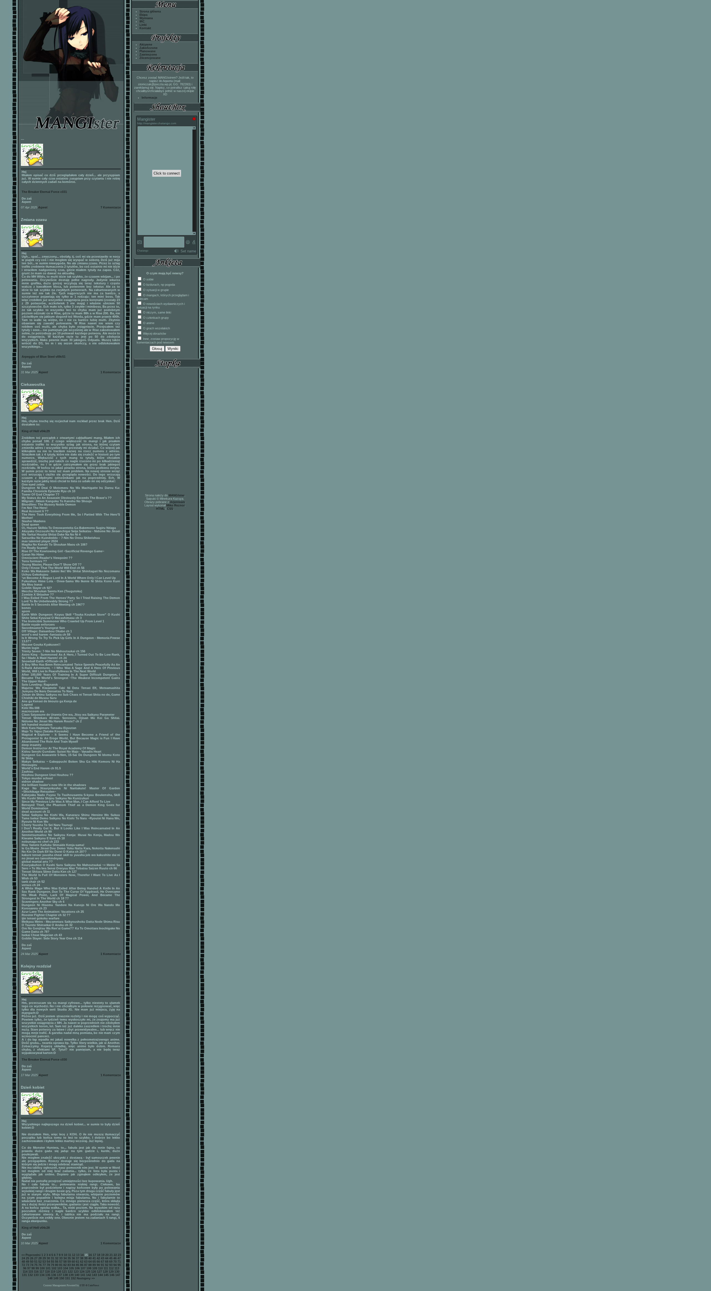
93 (110, 1265)
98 (33, 1268)
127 (99, 1271)
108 (88, 1268)
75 (35, 1265)
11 (69, 1255)
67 (102, 1261)
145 (106, 1275)
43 (102, 1258)
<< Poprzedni (31, 1255)
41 (94, 1258)
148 (49, 1278)
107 (83, 1268)
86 (81, 1265)
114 (25, 1271)
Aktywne (145, 44)
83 (69, 1265)
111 (106, 1268)
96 (24, 1268)
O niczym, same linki (156, 312)
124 (81, 1271)
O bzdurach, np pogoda (158, 284)
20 (107, 1255)
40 (90, 1258)
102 (53, 1268)
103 (59, 1268)
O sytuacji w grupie (155, 290)
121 (64, 1271)
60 (73, 1261)
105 (71, 1268)
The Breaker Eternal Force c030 (44, 1059)
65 (94, 1261)
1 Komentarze (111, 372)
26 (31, 1258)
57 (60, 1261)
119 (53, 1271)
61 (77, 1261)
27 (35, 1258)
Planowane (147, 51)
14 (82, 1255)
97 (29, 1268)
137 (59, 1275)
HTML (160, 508)
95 (119, 1265)
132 (30, 1275)
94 (115, 1265)
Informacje (149, 97)
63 (85, 1261)
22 (115, 1255)
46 (115, 1258)
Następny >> (86, 1278)
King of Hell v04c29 (36, 431)
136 (53, 1275)
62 (81, 1261)
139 (71, 1275)
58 (65, 1261)
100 (42, 1268)
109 (94, 1268)
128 (105, 1271)
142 (88, 1275)
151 (67, 1278)
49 (27, 1261)
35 (69, 1258)
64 (90, 1261)
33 (60, 1258)
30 (48, 1258)
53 (44, 1261)
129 (111, 1271)
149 (55, 1278)
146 (111, 1275)
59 (69, 1261)
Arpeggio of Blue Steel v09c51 (44, 356)
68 (106, 1261)
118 (47, 1271)
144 (100, 1275)
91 (102, 1265)
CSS (170, 508)
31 (52, 1258)
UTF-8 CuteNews (89, 1285)
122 (70, 1271)
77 (44, 1265)
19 (102, 1255)
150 (61, 1278)
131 (24, 1275)
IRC (142, 21)
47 (119, 1258)
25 (27, 1258)
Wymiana (146, 18)
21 (111, 1255)
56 (56, 1261)
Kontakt (145, 28)
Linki (143, 24)
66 (98, 1261)
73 (27, 1265)
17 (94, 1255)
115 (30, 1271)
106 (77, 1268)
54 (48, 1261)
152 (73, 1278)
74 (31, 1265)
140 (76, 1275)
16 (90, 1255)
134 (41, 1275)
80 (56, 1265)
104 (65, 1268)
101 (48, 1268)
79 (52, 1265)
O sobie (148, 279)
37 (77, 1258)
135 (47, 1275)
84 (73, 1265)
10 (65, 1255)
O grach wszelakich (156, 328)
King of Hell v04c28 (36, 1227)
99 (37, 1268)
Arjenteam (177, 502)
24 (23, 1258)
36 (73, 1258)
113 (116, 1268)
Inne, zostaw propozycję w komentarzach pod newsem (158, 340)
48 (23, 1261)
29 (44, 1258)
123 (76, 1271)
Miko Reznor (175, 505)
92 (106, 1265)
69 (110, 1261)
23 (119, 1255)
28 (40, 1258)
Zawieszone (148, 54)
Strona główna (150, 11)
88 (90, 1265)
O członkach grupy (155, 317)
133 (36, 1275)
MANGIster (176, 495)
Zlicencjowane (150, 57)
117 (41, 1271)
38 (81, 1258)
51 (35, 1261)
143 (94, 1275)
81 (60, 1265)
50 (31, 1261)
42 (98, 1258)
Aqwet (42, 207)
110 (100, 1268)
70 (115, 1261)
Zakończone (148, 47)
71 (119, 1261)
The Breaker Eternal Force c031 (44, 191)
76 (40, 1265)
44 (106, 1258)
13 (77, 1255)
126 (93, 1271)
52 (40, 1261)
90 (98, 1265)
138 (65, 1275)
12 (73, 1255)
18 (98, 1255)
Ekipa (143, 14)
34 (65, 1258)
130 (116, 1271)
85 (77, 1265)
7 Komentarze (111, 207)
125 (87, 1271)
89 (94, 1265)
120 (58, 1271)
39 (85, 1258)
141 (82, 1275)
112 (111, 1268)
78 (48, 1265)
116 (36, 1271)
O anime (148, 323)
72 (23, 1265)
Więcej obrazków (154, 333)
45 (110, 1258)
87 (85, 1265)
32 (56, 1258)
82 (65, 1265)
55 (52, 1261)
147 (117, 1275)
